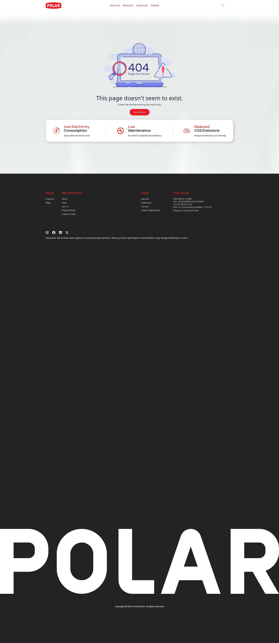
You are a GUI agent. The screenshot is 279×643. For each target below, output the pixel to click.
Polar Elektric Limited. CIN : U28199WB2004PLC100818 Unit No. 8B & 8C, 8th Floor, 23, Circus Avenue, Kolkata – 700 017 (192, 202)
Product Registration (150, 210)
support (155, 5)
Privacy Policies (68, 210)
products (128, 5)
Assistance (146, 202)
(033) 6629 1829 (191, 210)
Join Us (65, 206)
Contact (145, 206)
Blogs (48, 202)
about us (115, 5)
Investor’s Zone (69, 214)
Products (50, 198)
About (64, 198)
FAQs (64, 202)
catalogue (142, 5)
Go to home (139, 112)
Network (145, 198)
